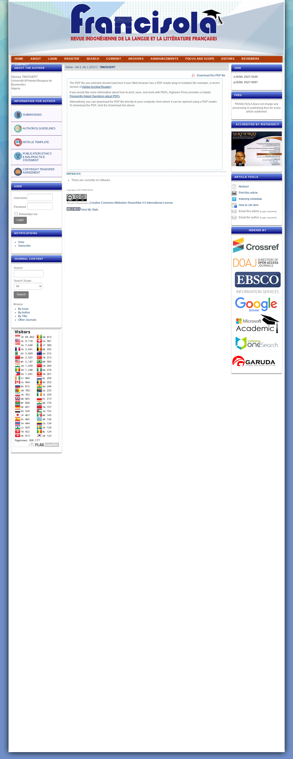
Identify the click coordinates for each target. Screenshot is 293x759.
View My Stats (89, 209)
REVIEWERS (250, 58)
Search (18, 268)
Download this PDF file (211, 75)
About (35, 58)
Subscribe (24, 245)
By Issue (23, 308)
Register (71, 58)
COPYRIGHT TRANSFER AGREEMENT (38, 171)
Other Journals (27, 319)
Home (19, 58)
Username (20, 198)
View (21, 242)
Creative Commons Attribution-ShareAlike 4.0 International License (131, 202)
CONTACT (22, 64)
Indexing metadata (250, 198)
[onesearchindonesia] (256, 343)
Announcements (164, 58)
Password (20, 206)
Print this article (248, 192)
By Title (22, 316)
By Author (24, 312)
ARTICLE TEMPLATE (35, 142)
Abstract (244, 186)
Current (113, 58)
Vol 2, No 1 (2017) (86, 67)
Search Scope (22, 280)
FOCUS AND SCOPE (199, 58)
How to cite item (248, 205)
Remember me (28, 214)
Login (52, 58)
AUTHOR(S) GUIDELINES (38, 128)
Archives (136, 58)
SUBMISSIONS (32, 114)
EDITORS (227, 58)
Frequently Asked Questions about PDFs (95, 96)
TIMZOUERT (107, 67)
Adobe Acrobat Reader (96, 86)
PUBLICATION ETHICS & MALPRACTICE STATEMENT (37, 157)
